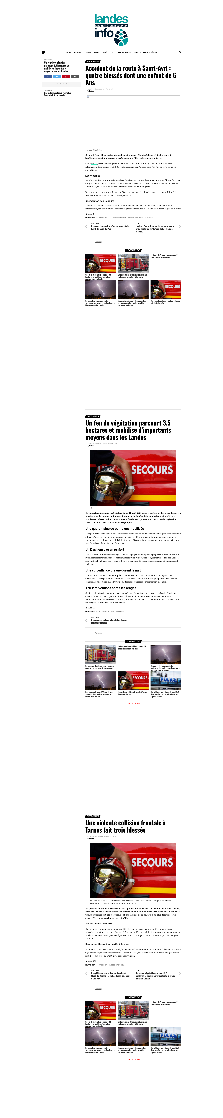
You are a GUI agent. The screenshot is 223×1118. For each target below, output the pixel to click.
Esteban (92, 91)
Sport (96, 52)
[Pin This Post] (66, 76)
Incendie (103, 612)
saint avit (149, 218)
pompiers (139, 218)
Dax (113, 52)
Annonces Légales (150, 52)
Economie (77, 52)
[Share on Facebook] (48, 76)
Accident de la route (117, 218)
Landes (131, 218)
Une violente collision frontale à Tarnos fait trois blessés (57, 94)
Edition (136, 52)
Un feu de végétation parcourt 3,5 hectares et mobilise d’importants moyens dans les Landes (56, 67)
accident (103, 218)
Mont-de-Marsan (124, 52)
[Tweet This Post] (57, 76)
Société (105, 52)
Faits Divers (48, 59)
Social (68, 52)
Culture (88, 52)
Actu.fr (94, 163)
